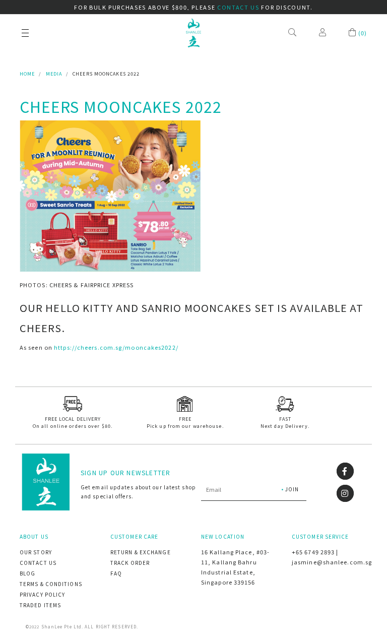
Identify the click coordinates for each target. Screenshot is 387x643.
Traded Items (40, 605)
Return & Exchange (140, 552)
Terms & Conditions (51, 584)
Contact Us (38, 562)
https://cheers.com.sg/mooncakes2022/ (116, 347)
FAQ (116, 573)
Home (27, 74)
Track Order (130, 562)
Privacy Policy (42, 594)
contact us (238, 7)
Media (54, 74)
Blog (27, 573)
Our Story (36, 552)
